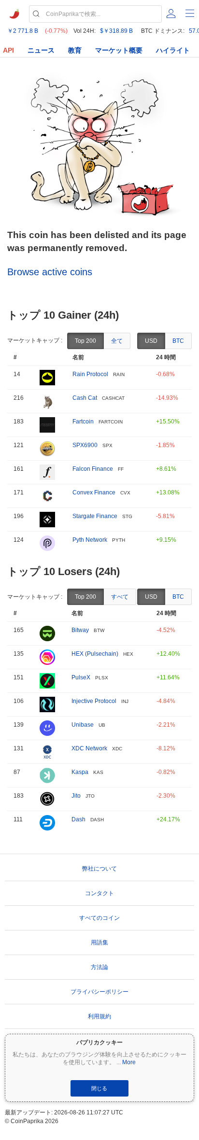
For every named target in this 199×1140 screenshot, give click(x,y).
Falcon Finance (92, 468)
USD (151, 341)
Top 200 (85, 341)
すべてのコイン (99, 918)
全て (117, 341)
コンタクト (99, 893)
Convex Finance (93, 492)
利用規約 (99, 1016)
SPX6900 (85, 445)
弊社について (99, 868)
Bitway (80, 630)
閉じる (99, 1088)
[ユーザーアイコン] (171, 13)
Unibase (82, 724)
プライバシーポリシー (99, 991)
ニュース (41, 50)
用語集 (99, 942)
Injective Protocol (93, 701)
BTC (178, 341)
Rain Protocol (90, 374)
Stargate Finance (94, 516)
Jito (76, 795)
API (8, 50)
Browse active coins (49, 272)
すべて (119, 596)
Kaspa (79, 772)
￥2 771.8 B (22, 31)
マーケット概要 (118, 50)
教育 (75, 50)
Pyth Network (89, 539)
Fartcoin (83, 421)
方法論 (99, 967)
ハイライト (173, 50)
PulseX (80, 677)
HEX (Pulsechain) (94, 653)
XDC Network (89, 748)
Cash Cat (84, 397)
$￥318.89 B (116, 31)
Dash (78, 819)
